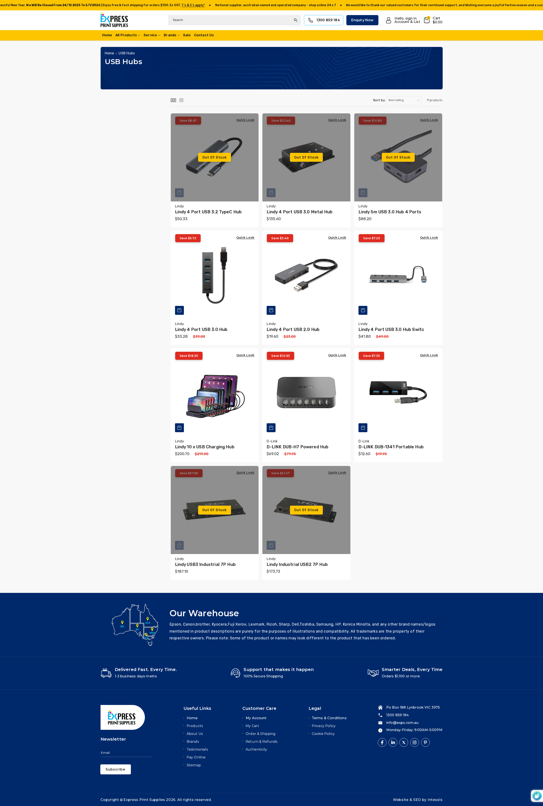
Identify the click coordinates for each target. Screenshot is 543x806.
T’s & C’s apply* (193, 5)
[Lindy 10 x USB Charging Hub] (215, 393)
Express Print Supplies (144, 800)
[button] (433, 20)
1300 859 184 (328, 20)
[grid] (173, 100)
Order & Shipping (261, 734)
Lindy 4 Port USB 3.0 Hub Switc (391, 329)
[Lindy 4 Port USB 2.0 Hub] (306, 275)
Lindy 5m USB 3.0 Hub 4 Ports (389, 211)
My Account (256, 718)
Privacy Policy (324, 726)
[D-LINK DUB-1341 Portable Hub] (398, 393)
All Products (126, 35)
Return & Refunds (261, 742)
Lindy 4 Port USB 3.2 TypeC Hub (208, 211)
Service (150, 35)
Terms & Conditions (329, 718)
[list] (181, 100)
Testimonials (197, 749)
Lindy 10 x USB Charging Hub (204, 446)
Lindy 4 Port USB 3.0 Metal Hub (299, 211)
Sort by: (379, 100)
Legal (315, 708)
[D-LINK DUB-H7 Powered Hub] (306, 393)
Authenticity (256, 749)
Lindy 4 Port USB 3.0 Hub (201, 329)
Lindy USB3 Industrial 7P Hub (205, 564)
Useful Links (197, 708)
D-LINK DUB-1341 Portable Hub (390, 446)
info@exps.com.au (402, 723)
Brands (170, 35)
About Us (195, 734)
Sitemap (194, 765)
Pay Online (196, 757)
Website (401, 800)
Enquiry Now (362, 20)
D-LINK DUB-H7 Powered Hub (297, 446)
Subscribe (115, 769)
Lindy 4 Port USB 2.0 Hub (293, 329)
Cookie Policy (323, 734)
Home (109, 53)
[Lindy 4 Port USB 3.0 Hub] (215, 275)
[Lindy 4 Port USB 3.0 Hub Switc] (398, 275)
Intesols (435, 800)
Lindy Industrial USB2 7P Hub (297, 564)
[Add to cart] (179, 310)
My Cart (252, 726)
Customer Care (259, 708)
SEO (417, 800)
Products (195, 726)
